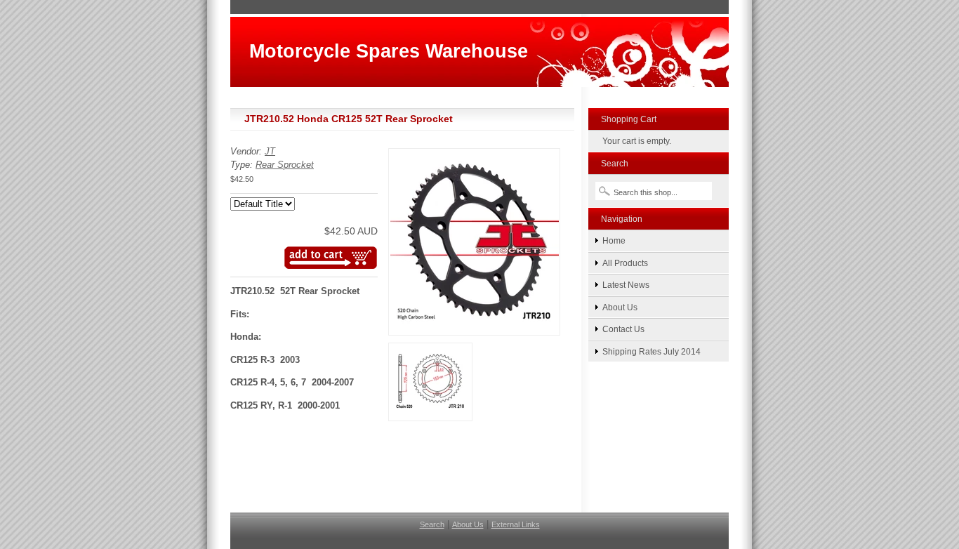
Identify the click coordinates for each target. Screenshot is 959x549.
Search (432, 524)
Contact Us (623, 328)
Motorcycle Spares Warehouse (388, 51)
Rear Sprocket (285, 164)
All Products (625, 262)
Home (614, 240)
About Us (619, 307)
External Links (515, 524)
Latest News (625, 284)
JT (270, 151)
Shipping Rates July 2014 (651, 351)
